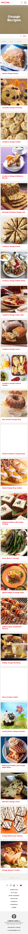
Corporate (14, 901)
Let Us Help (14, 892)
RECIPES (4, 41)
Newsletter (14, 898)
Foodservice (14, 904)
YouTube (20, 885)
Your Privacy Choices (14, 927)
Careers (14, 907)
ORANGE (19, 41)
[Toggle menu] (25, 3)
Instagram (10, 885)
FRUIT (11, 41)
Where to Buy (14, 889)
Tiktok (14, 885)
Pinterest (17, 885)
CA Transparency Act (14, 930)
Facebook (7, 885)
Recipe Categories (14, 895)
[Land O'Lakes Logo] (5, 2)
